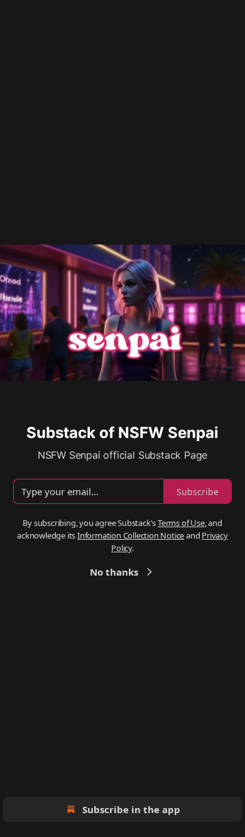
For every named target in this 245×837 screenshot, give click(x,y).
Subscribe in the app (131, 809)
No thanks (114, 572)
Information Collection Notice (130, 535)
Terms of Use (181, 522)
